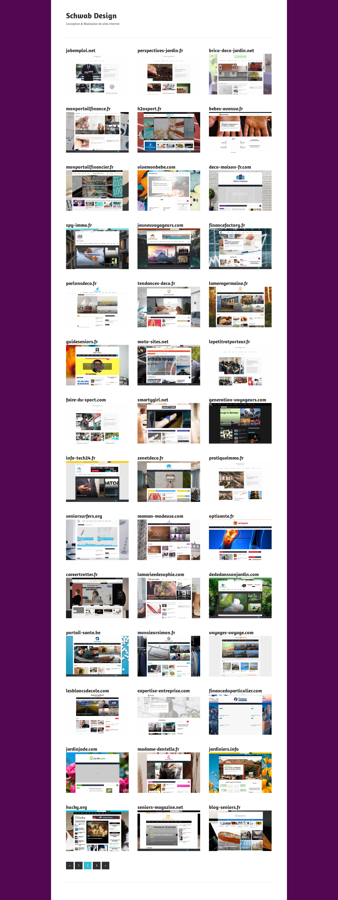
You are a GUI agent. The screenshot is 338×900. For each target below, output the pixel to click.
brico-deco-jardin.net (231, 50)
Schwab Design (91, 15)
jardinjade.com (81, 749)
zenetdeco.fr (150, 458)
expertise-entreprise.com (163, 690)
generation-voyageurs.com (237, 400)
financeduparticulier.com (235, 690)
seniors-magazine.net (160, 807)
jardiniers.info (224, 749)
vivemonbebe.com (156, 167)
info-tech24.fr (80, 458)
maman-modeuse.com (160, 516)
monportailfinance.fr (88, 108)
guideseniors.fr (82, 341)
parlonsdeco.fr (81, 283)
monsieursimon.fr (156, 632)
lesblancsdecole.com (87, 690)
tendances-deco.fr (156, 283)
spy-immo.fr (79, 225)
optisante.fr (221, 516)
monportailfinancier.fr (90, 167)
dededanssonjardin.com (234, 574)
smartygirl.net (152, 400)
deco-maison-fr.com (230, 167)
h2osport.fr (149, 108)
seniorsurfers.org (84, 516)
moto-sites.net (152, 341)
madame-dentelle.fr (158, 749)
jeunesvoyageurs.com (160, 225)
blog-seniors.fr (224, 807)
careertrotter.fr (82, 574)
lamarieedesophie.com (160, 574)
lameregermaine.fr (228, 283)
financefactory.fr (227, 225)
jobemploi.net (80, 50)
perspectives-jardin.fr (160, 50)
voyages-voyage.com (231, 632)
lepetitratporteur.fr (229, 341)
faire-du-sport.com (86, 400)
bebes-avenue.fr (226, 108)
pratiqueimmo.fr (226, 458)
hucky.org (76, 807)
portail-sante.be (83, 632)
